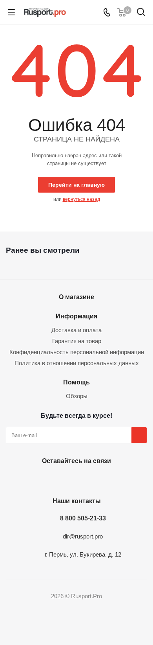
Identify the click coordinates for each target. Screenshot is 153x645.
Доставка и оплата (76, 330)
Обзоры (76, 396)
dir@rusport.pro (83, 536)
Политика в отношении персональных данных (77, 363)
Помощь (76, 382)
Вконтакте (74, 479)
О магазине (76, 296)
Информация (76, 316)
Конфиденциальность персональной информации (76, 352)
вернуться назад (81, 199)
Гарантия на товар (76, 341)
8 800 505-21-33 (83, 518)
